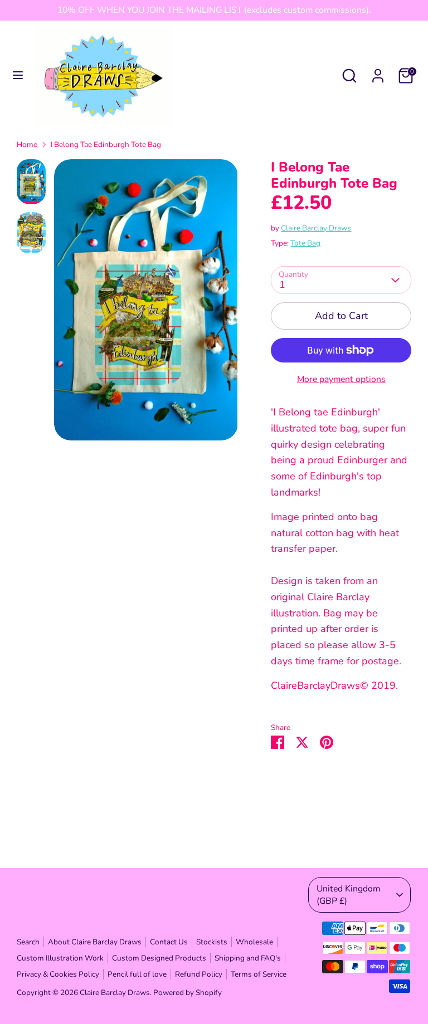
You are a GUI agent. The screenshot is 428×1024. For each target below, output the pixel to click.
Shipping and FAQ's (248, 958)
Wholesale (254, 942)
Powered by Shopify (187, 992)
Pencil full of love (137, 974)
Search (28, 942)
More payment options (341, 379)
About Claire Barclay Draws (95, 942)
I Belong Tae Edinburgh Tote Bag (106, 144)
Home (27, 144)
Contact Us (169, 942)
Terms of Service (258, 974)
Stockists (211, 942)
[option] (146, 304)
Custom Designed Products (159, 958)
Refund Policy (198, 974)
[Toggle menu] (18, 75)
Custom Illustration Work (60, 958)
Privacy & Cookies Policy (58, 974)
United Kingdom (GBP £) (348, 895)
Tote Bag (305, 243)
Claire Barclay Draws (316, 228)
